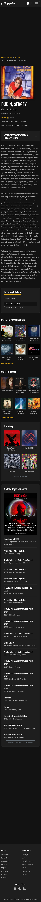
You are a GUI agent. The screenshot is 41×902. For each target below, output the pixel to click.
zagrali (3, 868)
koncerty (4, 858)
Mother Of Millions (29, 448)
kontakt (24, 874)
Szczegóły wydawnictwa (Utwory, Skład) (16, 136)
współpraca (26, 871)
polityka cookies (27, 864)
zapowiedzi (5, 861)
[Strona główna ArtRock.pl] (8, 3)
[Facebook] (15, 888)
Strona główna (6, 58)
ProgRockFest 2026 (11, 538)
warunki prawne (27, 861)
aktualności (5, 854)
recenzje (4, 864)
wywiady (4, 877)
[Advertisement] (20, 30)
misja (23, 858)
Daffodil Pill (29, 471)
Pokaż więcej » (7, 364)
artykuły (4, 874)
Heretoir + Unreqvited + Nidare (15, 716)
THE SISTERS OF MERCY (13, 725)
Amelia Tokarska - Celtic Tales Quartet (18, 560)
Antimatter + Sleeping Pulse (14, 550)
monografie (5, 871)
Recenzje (18, 58)
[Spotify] (19, 888)
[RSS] (24, 888)
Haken (6, 706)
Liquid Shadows (9, 642)
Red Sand (7, 697)
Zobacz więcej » (8, 418)
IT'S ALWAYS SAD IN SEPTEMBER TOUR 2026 (18, 589)
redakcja (25, 854)
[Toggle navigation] (37, 3)
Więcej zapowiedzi (20, 476)
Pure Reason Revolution (12, 449)
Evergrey (12, 471)
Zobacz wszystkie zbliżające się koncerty (20, 742)
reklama (24, 868)
